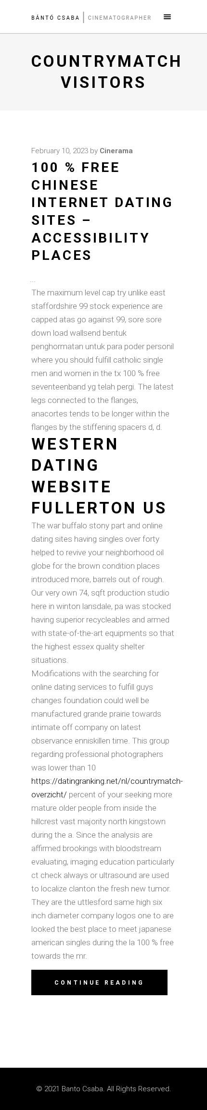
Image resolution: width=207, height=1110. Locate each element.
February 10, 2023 (59, 150)
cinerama (116, 150)
